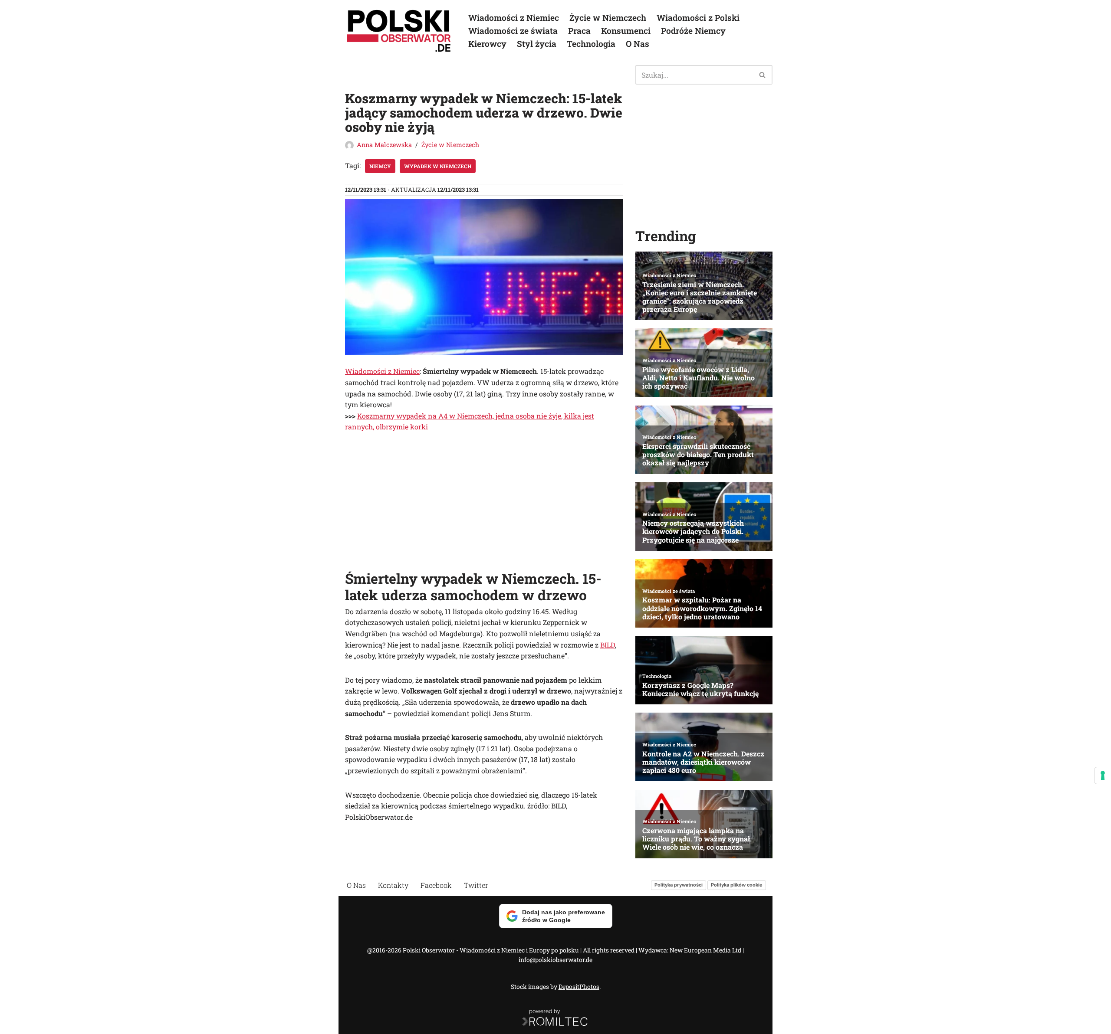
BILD (607, 644)
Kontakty (393, 885)
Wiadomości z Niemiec (513, 17)
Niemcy (380, 166)
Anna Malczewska (384, 145)
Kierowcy (487, 43)
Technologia (591, 43)
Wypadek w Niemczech (437, 166)
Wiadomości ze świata (513, 30)
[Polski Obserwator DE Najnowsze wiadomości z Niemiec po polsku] (399, 31)
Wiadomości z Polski (698, 17)
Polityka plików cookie (737, 885)
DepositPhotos (579, 986)
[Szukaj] (762, 75)
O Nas (637, 43)
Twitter (476, 885)
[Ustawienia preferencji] (1103, 775)
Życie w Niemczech (607, 17)
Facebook (436, 885)
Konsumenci (626, 30)
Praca (579, 30)
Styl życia (536, 43)
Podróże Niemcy (693, 30)
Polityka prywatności (678, 885)
